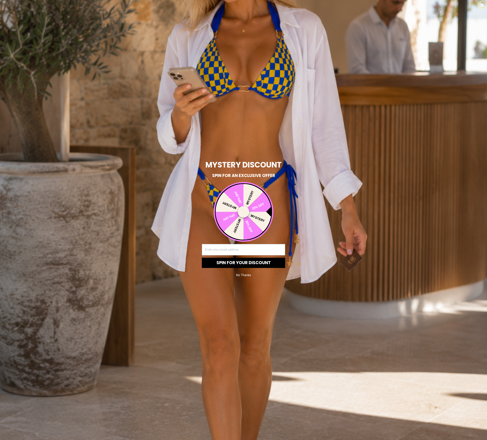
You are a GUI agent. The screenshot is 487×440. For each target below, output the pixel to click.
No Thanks (243, 275)
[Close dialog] (482, 5)
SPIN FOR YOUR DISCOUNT (243, 263)
